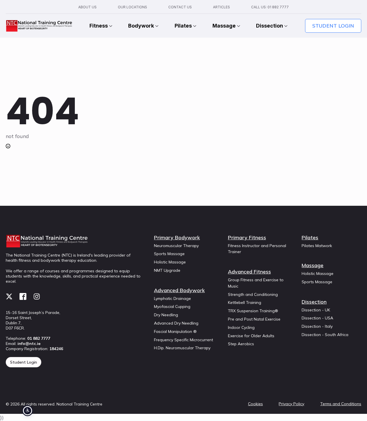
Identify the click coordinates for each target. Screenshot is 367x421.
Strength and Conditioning (253, 294)
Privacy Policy (291, 403)
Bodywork (141, 25)
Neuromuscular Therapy (176, 245)
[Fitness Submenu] (110, 25)
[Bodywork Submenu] (156, 25)
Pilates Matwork (317, 245)
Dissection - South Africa (325, 334)
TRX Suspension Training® (253, 310)
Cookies (255, 403)
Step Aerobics (241, 343)
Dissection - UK (316, 310)
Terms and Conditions (340, 403)
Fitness (98, 25)
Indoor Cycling (241, 327)
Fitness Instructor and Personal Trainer (257, 249)
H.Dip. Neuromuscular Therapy (182, 347)
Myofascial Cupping (172, 306)
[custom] (9, 296)
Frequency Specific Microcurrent (183, 339)
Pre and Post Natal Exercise (254, 319)
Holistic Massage (170, 262)
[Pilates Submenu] (194, 25)
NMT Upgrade (167, 270)
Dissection (269, 25)
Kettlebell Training (244, 302)
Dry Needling (166, 314)
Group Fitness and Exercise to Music (256, 283)
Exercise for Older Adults (251, 335)
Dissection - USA (317, 318)
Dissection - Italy (317, 326)
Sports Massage (169, 253)
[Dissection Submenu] (285, 25)
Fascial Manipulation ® (175, 331)
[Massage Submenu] (238, 25)
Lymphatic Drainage (172, 298)
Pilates (183, 25)
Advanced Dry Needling (176, 323)
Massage (224, 25)
